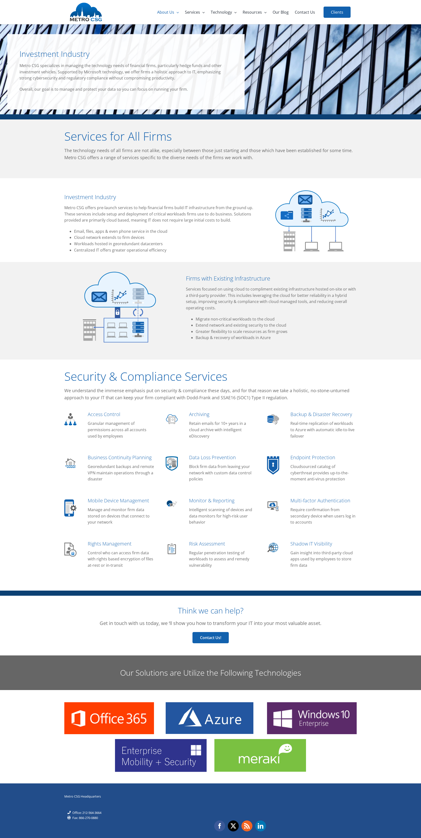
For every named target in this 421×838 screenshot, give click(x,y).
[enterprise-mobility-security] (161, 741)
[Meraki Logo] (260, 741)
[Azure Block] (209, 704)
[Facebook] (219, 825)
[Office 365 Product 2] (109, 704)
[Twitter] (233, 825)
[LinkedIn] (260, 825)
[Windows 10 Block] (312, 704)
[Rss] (246, 825)
